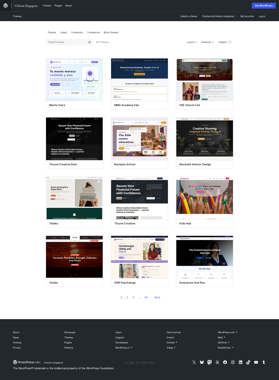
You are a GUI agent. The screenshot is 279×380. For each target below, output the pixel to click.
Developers (121, 342)
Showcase (69, 332)
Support (119, 337)
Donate (172, 342)
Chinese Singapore (53, 362)
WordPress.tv (124, 347)
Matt (222, 337)
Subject (225, 42)
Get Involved (174, 332)
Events (170, 337)
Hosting (17, 342)
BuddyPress (226, 347)
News (16, 337)
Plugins (68, 342)
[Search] (89, 42)
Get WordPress (264, 5)
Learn (118, 332)
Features (206, 42)
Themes (17, 16)
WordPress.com (228, 332)
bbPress (224, 342)
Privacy (17, 347)
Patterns (68, 347)
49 (146, 297)
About (16, 332)
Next (157, 297)
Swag (171, 347)
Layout (190, 42)
